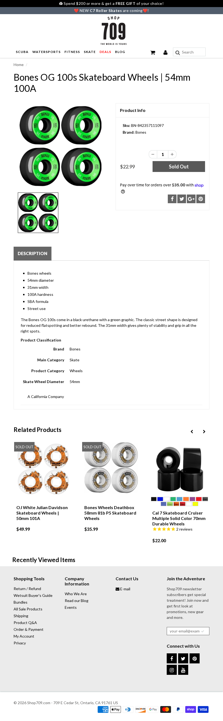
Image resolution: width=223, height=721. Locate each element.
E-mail (124, 589)
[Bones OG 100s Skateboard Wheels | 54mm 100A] (60, 146)
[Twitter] (183, 658)
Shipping (21, 615)
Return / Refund (27, 588)
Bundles (20, 602)
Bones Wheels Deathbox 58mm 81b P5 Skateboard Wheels (110, 513)
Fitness (72, 52)
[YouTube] (183, 670)
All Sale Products (28, 609)
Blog (120, 52)
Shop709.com (38, 702)
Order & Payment (29, 629)
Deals (105, 52)
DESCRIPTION (32, 253)
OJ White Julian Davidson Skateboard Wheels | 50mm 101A (42, 513)
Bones (140, 132)
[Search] (177, 52)
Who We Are (76, 593)
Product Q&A (25, 622)
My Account (24, 636)
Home (19, 64)
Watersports (46, 52)
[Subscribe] (203, 631)
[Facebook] (172, 658)
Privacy (20, 643)
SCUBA (22, 52)
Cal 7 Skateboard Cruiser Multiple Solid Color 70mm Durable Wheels (179, 518)
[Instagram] (172, 670)
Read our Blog (76, 600)
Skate (90, 52)
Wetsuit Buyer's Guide (33, 595)
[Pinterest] (195, 658)
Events (71, 607)
